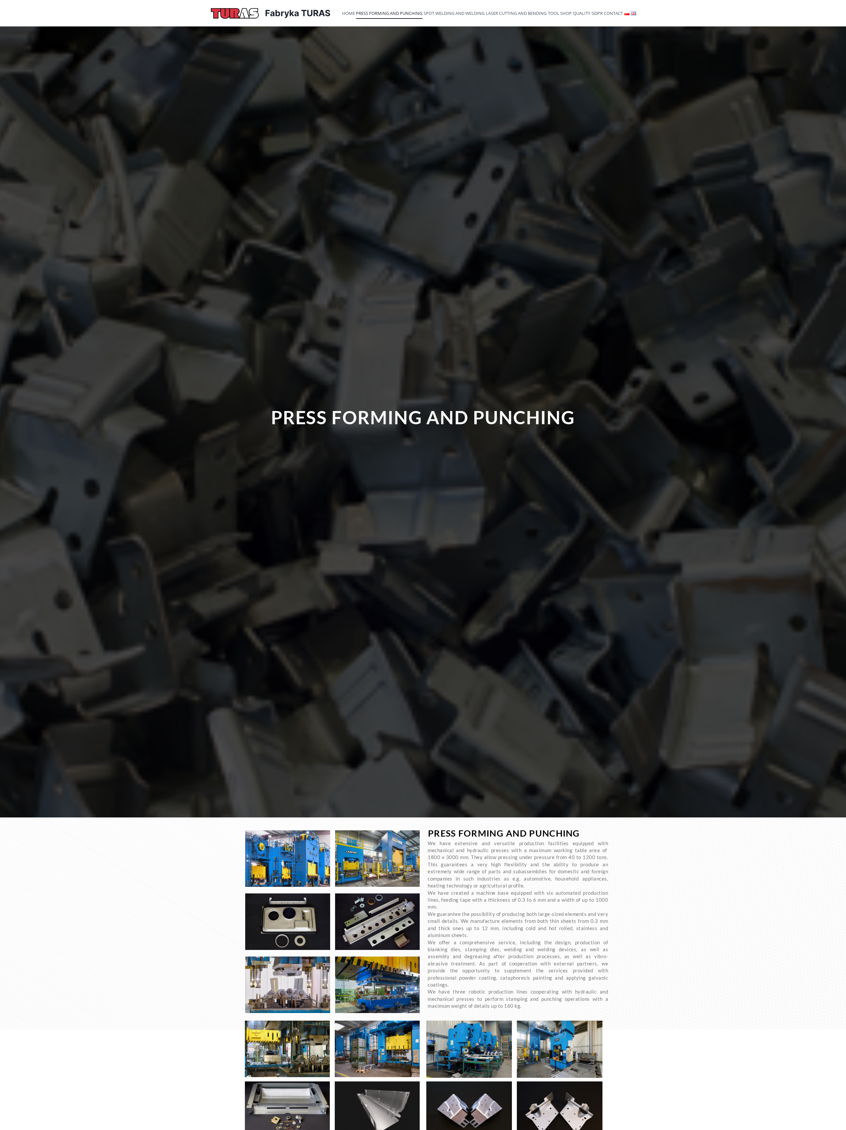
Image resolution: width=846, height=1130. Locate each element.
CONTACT (613, 13)
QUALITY (581, 13)
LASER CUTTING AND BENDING (516, 13)
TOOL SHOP (560, 13)
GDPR (597, 13)
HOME (348, 13)
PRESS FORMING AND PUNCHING (389, 13)
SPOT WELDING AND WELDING (454, 13)
